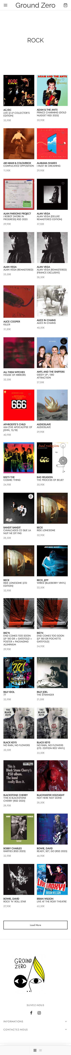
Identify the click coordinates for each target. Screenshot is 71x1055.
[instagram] (39, 1013)
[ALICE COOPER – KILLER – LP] (18, 301)
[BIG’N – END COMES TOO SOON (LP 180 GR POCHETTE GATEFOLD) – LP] (52, 613)
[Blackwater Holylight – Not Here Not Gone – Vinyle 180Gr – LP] (52, 775)
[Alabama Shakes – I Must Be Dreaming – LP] (52, 143)
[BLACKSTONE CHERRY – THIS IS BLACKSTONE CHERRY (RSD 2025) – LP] (18, 775)
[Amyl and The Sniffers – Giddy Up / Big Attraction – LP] (52, 352)
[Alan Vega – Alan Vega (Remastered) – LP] (18, 247)
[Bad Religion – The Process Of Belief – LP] (52, 457)
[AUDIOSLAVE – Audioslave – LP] (52, 405)
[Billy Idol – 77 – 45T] (18, 672)
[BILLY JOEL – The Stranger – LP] (52, 672)
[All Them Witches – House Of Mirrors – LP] (18, 352)
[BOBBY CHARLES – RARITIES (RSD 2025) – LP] (18, 829)
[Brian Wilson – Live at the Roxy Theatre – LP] (52, 879)
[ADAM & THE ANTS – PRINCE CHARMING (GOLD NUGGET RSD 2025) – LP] (52, 90)
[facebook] (31, 1013)
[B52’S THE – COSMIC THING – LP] (18, 457)
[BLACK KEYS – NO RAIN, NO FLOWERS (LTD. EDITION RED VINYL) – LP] (52, 723)
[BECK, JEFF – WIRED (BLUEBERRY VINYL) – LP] (52, 560)
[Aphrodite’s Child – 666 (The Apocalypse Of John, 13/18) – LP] (18, 405)
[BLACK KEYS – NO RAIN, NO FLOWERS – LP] (18, 723)
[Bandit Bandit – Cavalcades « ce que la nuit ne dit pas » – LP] (18, 508)
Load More (35, 925)
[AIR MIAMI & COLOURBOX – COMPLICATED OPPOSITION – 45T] (18, 143)
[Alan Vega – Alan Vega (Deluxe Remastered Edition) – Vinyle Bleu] (52, 194)
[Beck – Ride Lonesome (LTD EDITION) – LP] (18, 560)
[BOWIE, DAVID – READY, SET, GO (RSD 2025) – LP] (52, 829)
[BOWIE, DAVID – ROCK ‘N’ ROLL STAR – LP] (18, 879)
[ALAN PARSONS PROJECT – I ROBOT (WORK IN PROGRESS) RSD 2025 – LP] (18, 194)
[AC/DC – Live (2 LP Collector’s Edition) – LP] (18, 90)
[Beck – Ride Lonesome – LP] (52, 508)
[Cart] (65, 5)
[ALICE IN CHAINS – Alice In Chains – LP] (52, 300)
